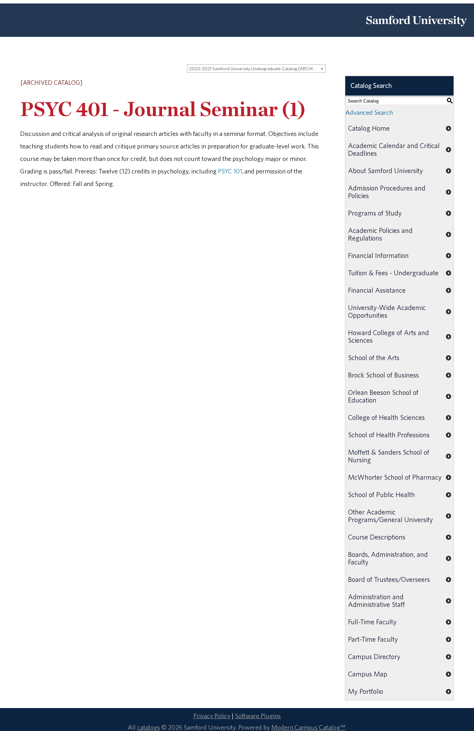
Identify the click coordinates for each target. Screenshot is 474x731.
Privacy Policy (211, 716)
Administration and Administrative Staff (376, 600)
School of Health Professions (389, 435)
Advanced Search (369, 112)
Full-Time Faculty (372, 622)
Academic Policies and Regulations (380, 234)
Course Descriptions (376, 537)
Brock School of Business (383, 375)
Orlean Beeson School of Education (383, 396)
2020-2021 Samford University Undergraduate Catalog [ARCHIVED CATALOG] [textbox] (257, 68)
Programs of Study (375, 213)
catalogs (148, 727)
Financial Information (378, 255)
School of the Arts (373, 358)
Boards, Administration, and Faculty (388, 558)
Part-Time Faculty (373, 639)
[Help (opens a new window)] (322, 83)
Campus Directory (374, 656)
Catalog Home (369, 128)
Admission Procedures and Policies (386, 192)
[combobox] (256, 68)
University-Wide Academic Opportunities (387, 311)
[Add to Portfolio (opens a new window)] (295, 83)
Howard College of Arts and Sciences (388, 336)
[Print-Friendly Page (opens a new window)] (313, 83)
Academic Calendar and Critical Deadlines (394, 149)
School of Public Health (381, 494)
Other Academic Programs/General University (390, 515)
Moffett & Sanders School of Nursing (388, 456)
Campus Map (367, 674)
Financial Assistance (377, 290)
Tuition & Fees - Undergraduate (393, 273)
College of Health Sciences (386, 417)
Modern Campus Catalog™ (308, 727)
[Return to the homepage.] (416, 29)
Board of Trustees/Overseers (389, 579)
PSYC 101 (230, 171)
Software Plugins (258, 716)
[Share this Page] (305, 83)
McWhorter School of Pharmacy (395, 477)
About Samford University (385, 170)
